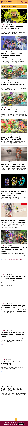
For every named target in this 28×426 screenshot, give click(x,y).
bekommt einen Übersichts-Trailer (13, 165)
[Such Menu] (22, 2)
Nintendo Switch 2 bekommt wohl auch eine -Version (12, 56)
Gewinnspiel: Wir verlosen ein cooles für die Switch (12, 335)
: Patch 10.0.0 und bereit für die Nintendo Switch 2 (13, 84)
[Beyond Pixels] (7, 2)
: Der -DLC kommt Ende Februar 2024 (13, 221)
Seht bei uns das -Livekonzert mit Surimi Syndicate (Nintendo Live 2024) (13, 193)
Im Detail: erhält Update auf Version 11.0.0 (13, 27)
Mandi (4, 24)
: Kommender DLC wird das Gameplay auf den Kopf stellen (14, 249)
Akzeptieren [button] (20, 424)
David (4, 359)
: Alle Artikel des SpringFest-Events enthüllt (11, 138)
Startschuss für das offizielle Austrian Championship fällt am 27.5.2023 (14, 278)
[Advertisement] (14, 406)
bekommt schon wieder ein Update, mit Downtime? (13, 111)
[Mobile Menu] (26, 2)
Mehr (25, 424)
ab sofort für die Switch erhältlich (11, 390)
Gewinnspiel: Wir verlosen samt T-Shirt (13, 307)
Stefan (4, 189)
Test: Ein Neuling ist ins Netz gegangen (14, 363)
